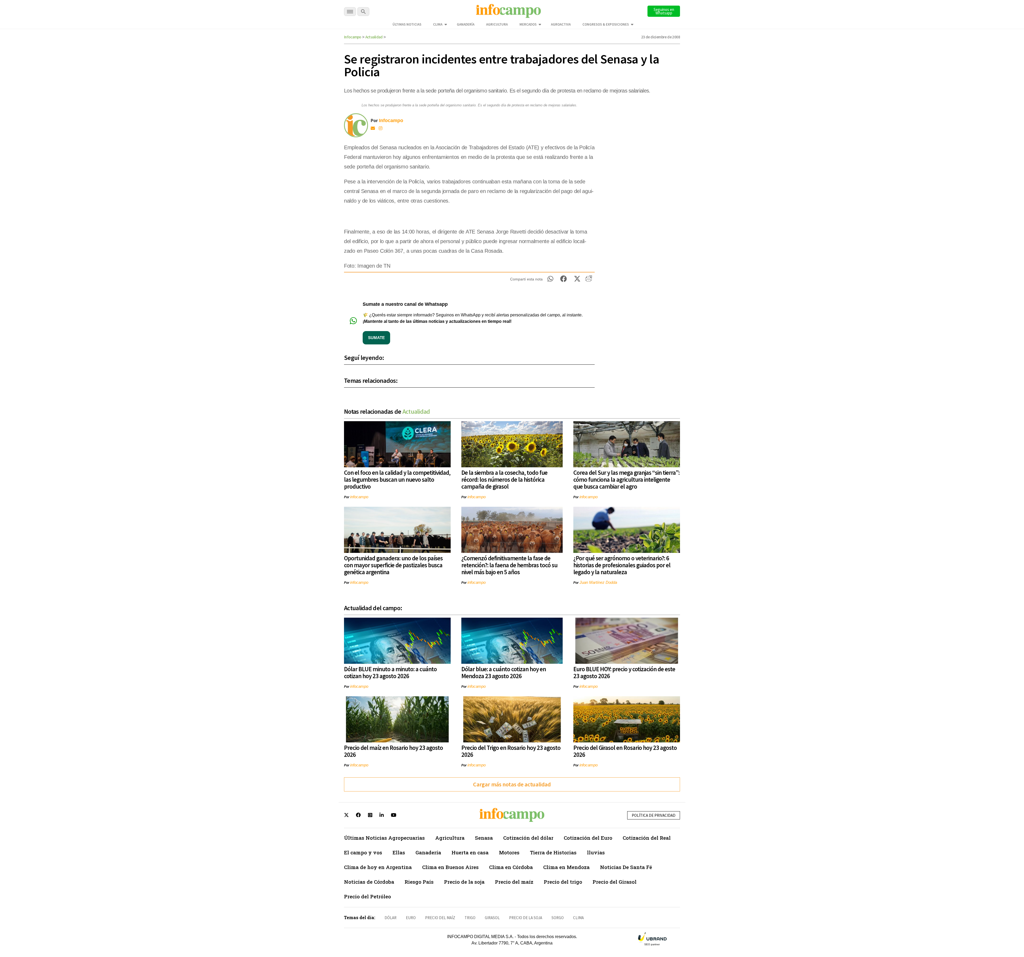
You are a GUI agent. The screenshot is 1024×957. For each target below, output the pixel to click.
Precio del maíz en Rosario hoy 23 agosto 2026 (393, 751)
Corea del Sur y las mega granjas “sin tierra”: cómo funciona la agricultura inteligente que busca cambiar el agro (626, 479)
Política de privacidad (653, 815)
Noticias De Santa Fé (626, 867)
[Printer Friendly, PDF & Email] (588, 280)
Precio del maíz (514, 881)
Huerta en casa (470, 852)
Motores (509, 852)
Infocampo (352, 36)
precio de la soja (525, 917)
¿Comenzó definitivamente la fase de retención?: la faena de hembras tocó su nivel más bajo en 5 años (509, 565)
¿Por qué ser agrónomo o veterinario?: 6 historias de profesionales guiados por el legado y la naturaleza (621, 565)
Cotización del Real (647, 837)
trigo (470, 917)
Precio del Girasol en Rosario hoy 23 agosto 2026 (625, 751)
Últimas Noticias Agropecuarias (384, 837)
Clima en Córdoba (511, 867)
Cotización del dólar (528, 837)
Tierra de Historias (553, 852)
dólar (391, 917)
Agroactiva (561, 24)
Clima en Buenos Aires (450, 867)
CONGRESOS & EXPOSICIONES (605, 24)
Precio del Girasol (615, 881)
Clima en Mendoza (566, 867)
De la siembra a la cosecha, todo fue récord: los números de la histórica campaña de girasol (504, 479)
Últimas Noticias (407, 24)
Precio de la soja (464, 881)
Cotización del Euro (588, 837)
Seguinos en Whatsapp (664, 11)
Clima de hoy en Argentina (378, 867)
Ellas (399, 852)
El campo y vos (363, 852)
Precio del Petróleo (367, 896)
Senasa (484, 837)
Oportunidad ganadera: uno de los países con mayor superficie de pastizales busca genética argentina (393, 565)
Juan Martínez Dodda (598, 582)
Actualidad (374, 36)
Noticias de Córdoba (369, 881)
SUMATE (376, 337)
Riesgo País (419, 881)
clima (578, 917)
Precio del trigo (563, 881)
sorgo (557, 917)
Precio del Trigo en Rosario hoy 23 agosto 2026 (511, 751)
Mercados (528, 24)
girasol (492, 917)
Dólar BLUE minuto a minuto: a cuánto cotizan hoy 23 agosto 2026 (390, 672)
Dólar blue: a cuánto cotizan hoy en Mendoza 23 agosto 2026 (503, 672)
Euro (411, 917)
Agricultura (497, 24)
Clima (437, 24)
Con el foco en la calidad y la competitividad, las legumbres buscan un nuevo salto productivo (397, 479)
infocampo (359, 496)
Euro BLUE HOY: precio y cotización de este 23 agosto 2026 (624, 672)
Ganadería (465, 24)
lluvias (596, 852)
